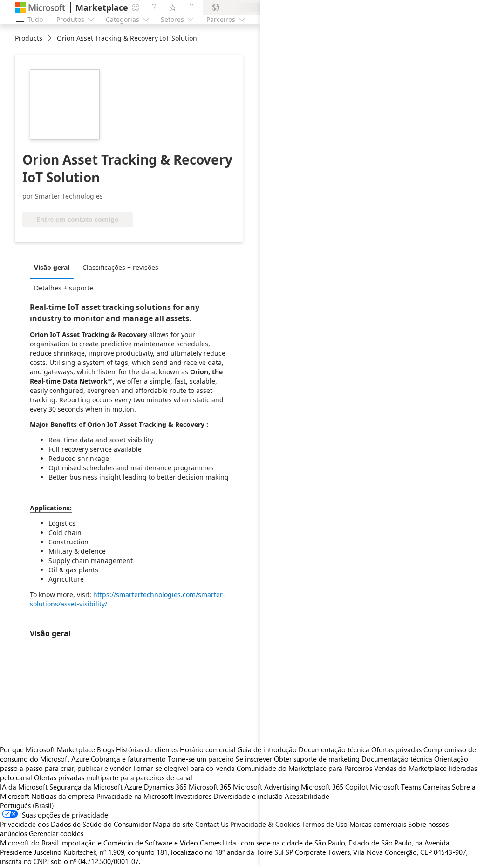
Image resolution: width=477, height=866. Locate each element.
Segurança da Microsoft (86, 786)
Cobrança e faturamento (128, 758)
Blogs (105, 749)
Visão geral (51, 267)
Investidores (193, 796)
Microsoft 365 (210, 786)
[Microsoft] (40, 7)
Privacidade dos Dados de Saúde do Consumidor (75, 824)
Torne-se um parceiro (201, 758)
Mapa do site (173, 824)
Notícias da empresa (63, 796)
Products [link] (28, 38)
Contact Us (211, 824)
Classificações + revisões (120, 267)
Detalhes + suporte (63, 287)
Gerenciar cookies (56, 833)
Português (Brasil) (27, 805)
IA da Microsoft (24, 786)
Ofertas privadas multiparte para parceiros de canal (113, 777)
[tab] (54, 267)
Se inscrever (254, 758)
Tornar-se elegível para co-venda (184, 768)
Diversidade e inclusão (248, 796)
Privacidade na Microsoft (134, 796)
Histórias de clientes (147, 749)
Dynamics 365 (165, 786)
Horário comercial (208, 749)
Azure (133, 786)
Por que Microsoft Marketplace (47, 749)
